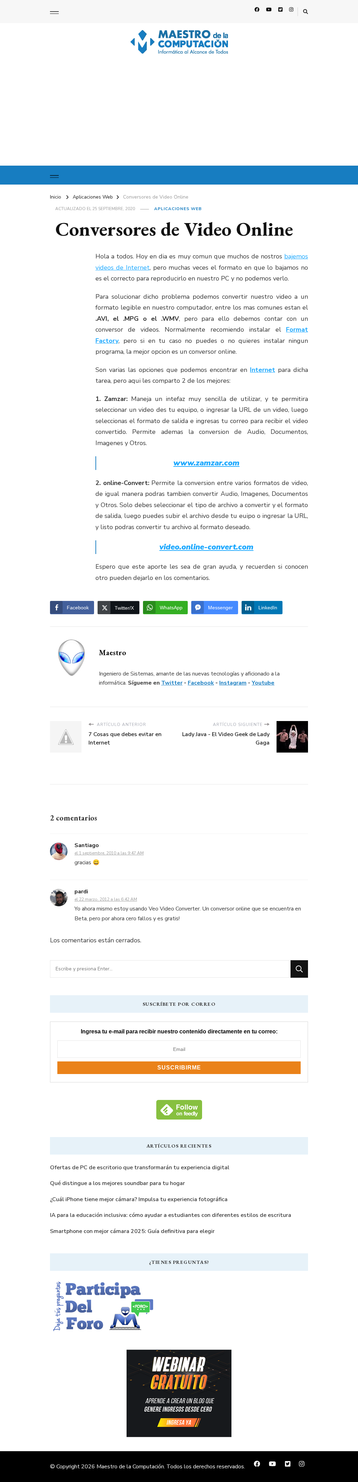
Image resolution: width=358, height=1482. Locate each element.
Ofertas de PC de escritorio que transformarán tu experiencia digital (139, 1167)
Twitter (171, 683)
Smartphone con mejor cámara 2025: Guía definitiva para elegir (132, 1231)
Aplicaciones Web (178, 209)
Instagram (232, 683)
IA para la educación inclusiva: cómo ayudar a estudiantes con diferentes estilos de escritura (170, 1215)
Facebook (201, 683)
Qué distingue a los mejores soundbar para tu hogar (117, 1183)
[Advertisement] (179, 113)
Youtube (263, 683)
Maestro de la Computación (130, 1466)
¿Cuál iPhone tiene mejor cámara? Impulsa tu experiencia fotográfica (139, 1199)
